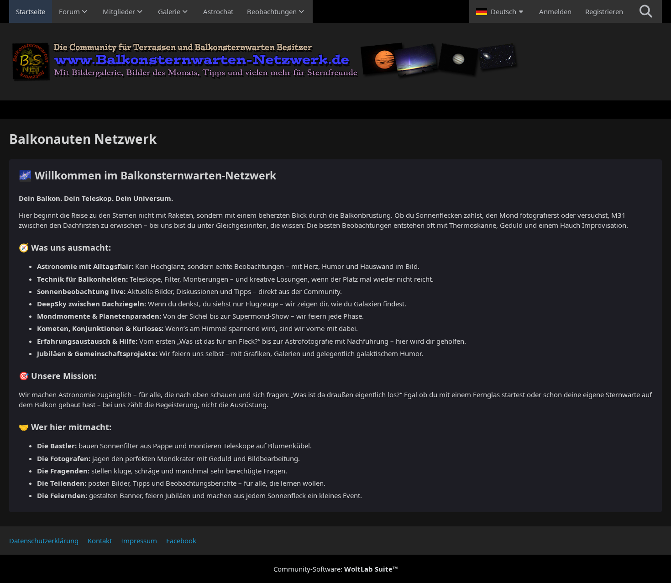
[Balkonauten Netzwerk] (335, 62)
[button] (500, 11)
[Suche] (646, 11)
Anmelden (555, 11)
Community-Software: (335, 568)
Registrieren (604, 11)
